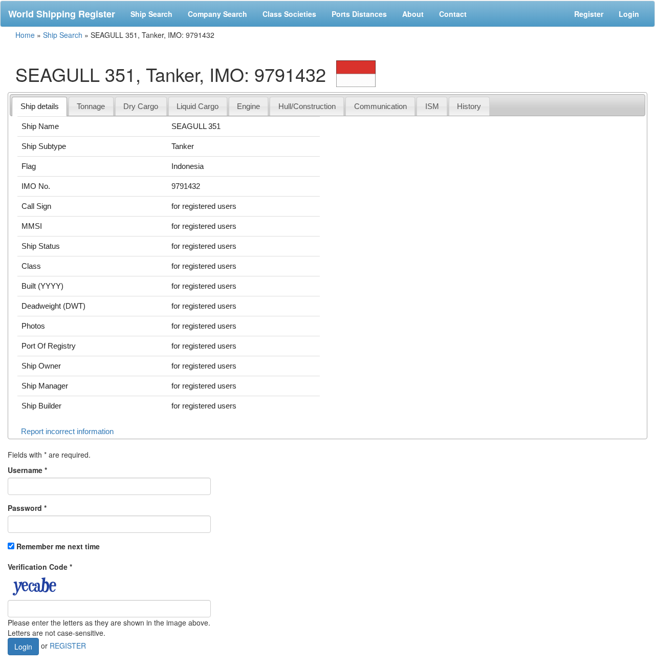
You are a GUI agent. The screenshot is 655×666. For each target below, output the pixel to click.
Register (588, 14)
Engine (248, 106)
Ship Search (151, 14)
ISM (432, 106)
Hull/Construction (307, 106)
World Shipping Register (61, 13)
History (469, 106)
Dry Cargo (140, 106)
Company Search (217, 14)
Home (25, 35)
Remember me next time (58, 546)
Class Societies (289, 14)
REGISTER (68, 645)
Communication (380, 106)
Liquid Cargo (198, 106)
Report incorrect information (67, 431)
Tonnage (91, 106)
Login (629, 14)
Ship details (39, 106)
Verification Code (40, 567)
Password (27, 508)
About (413, 14)
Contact (453, 14)
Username (27, 470)
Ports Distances (359, 14)
